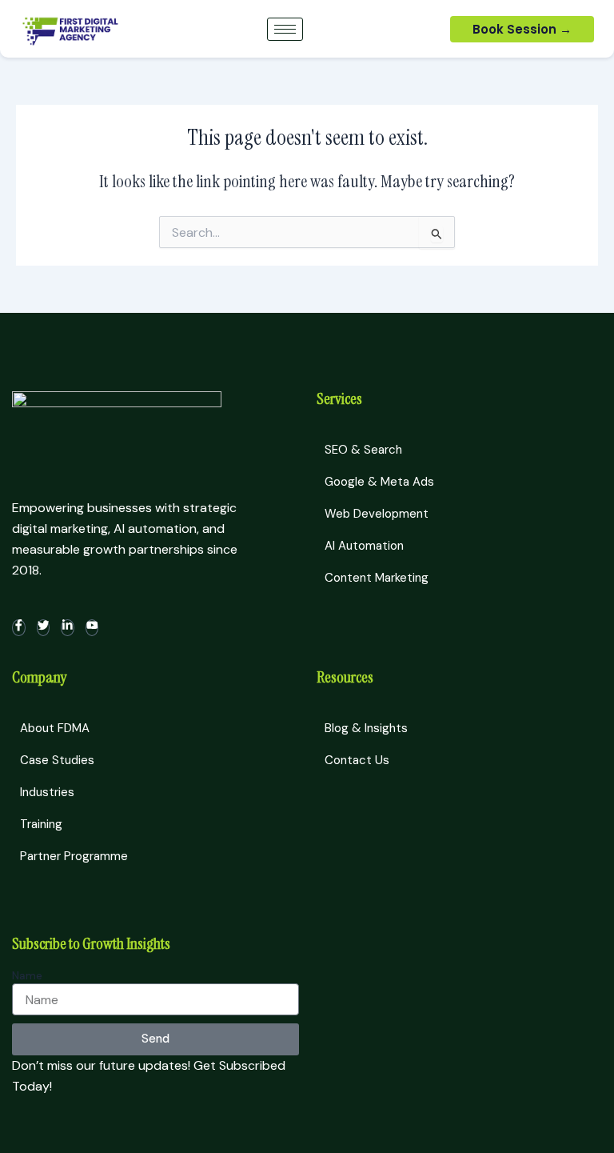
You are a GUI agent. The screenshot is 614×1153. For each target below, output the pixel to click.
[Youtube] (92, 627)
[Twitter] (43, 627)
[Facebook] (19, 627)
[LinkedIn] (67, 627)
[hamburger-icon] (285, 29)
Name (27, 975)
